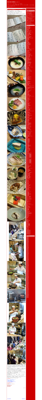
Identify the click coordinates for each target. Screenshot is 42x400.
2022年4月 (28, 262)
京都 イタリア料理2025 (29, 59)
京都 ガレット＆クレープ (29, 199)
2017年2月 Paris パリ (29, 233)
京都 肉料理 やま (28, 91)
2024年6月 (28, 249)
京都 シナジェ (28, 116)
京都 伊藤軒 (28, 67)
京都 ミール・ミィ (28, 61)
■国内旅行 (27, 226)
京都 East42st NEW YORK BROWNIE (30, 87)
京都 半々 (28, 60)
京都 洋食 (28, 167)
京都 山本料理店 (28, 33)
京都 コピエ (28, 73)
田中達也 (27, 40)
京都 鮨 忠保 (28, 125)
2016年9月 (28, 295)
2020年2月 (28, 275)
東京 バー (28, 228)
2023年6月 (28, 255)
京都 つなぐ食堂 (28, 65)
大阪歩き (27, 41)
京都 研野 (28, 126)
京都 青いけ (28, 165)
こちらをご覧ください (9, 382)
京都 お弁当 (28, 142)
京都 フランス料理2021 (29, 160)
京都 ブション (28, 163)
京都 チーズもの (28, 56)
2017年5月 (28, 291)
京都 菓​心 (28, 29)
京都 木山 (28, 147)
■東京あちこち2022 (28, 176)
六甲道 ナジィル (28, 83)
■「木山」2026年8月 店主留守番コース (30, 18)
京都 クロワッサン (28, 203)
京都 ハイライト (28, 169)
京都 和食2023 (28, 138)
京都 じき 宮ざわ (28, 149)
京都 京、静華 (28, 170)
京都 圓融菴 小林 (28, 124)
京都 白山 (28, 103)
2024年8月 (28, 248)
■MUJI (27, 130)
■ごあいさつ (28, 216)
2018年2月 (28, 287)
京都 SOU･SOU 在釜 (29, 213)
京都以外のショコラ (28, 201)
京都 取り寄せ (28, 131)
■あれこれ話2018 (28, 224)
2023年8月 (28, 254)
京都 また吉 (28, 93)
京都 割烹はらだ (28, 98)
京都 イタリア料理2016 (29, 157)
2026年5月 (28, 238)
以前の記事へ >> (24, 398)
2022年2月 (28, 263)
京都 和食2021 (28, 139)
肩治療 (27, 89)
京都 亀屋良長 (28, 120)
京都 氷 (27, 205)
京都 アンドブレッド (29, 69)
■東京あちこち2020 (28, 177)
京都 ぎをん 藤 (28, 28)
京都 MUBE (28, 42)
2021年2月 (28, 269)
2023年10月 (28, 253)
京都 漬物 (28, 38)
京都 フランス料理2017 (29, 162)
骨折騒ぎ (27, 31)
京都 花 (27, 210)
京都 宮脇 (28, 84)
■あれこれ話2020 (28, 223)
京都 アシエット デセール (29, 30)
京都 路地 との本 (28, 127)
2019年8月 (28, 278)
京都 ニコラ (28, 53)
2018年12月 (28, 282)
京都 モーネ (28, 71)
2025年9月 (28, 242)
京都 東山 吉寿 (28, 148)
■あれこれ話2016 (28, 225)
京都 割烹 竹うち (9, 386)
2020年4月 (28, 274)
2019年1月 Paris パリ (29, 231)
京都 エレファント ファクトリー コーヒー (30, 49)
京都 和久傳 (28, 146)
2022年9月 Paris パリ (29, 95)
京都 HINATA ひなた (29, 27)
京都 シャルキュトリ (29, 184)
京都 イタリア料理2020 (29, 155)
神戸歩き (27, 82)
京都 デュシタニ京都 (29, 63)
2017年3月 (28, 292)
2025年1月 (28, 246)
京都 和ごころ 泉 (28, 113)
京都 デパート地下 (28, 207)
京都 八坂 (28, 72)
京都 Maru (28, 101)
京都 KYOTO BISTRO (29, 123)
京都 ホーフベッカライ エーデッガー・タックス (30, 111)
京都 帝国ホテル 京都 (29, 34)
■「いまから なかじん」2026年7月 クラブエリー (31, 19)
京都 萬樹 (28, 51)
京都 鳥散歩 (28, 58)
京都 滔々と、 (28, 74)
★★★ (27, 227)
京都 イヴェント (28, 208)
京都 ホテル (28, 214)
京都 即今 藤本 (28, 68)
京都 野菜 (28, 191)
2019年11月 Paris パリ (29, 230)
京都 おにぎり (28, 186)
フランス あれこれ (28, 234)
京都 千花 (28, 97)
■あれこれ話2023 (28, 174)
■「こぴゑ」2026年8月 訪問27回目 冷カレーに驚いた (31, 14)
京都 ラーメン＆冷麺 (29, 172)
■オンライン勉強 (28, 220)
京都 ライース (28, 75)
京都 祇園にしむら (28, 145)
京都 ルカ (28, 106)
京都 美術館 (28, 209)
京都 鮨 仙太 (28, 94)
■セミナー (27, 219)
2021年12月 (28, 264)
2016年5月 (28, 297)
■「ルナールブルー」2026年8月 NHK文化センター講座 (31, 16)
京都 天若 (28, 104)
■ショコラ (27, 218)
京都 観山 (28, 151)
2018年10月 (28, 283)
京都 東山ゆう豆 (28, 112)
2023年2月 (28, 257)
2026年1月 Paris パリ (29, 43)
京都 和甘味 (28, 193)
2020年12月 (28, 270)
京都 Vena (28, 121)
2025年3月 (28, 245)
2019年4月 (28, 280)
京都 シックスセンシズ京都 (29, 55)
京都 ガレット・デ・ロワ (29, 198)
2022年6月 (28, 261)
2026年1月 (28, 240)
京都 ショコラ (28, 200)
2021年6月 (28, 267)
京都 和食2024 (28, 79)
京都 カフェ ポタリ (29, 85)
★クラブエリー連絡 (28, 133)
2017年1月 (28, 293)
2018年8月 (28, 284)
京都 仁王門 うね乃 (29, 187)
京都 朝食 (28, 180)
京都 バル (28, 181)
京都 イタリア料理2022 (29, 154)
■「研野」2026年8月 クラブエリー (29, 15)
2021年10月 (28, 265)
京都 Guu (28, 70)
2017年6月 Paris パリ (29, 232)
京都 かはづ (28, 35)
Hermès (27, 229)
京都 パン (28, 202)
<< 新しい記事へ (9, 398)
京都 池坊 (28, 117)
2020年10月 (28, 271)
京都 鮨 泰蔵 (28, 114)
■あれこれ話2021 (28, 175)
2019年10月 (28, 277)
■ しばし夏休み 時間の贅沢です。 (29, 13)
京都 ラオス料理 (28, 185)
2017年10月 (28, 289)
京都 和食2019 (28, 140)
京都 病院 (28, 215)
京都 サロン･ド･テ (28, 178)
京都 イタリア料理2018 (29, 156)
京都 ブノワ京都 (28, 109)
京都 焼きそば (28, 189)
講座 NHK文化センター (29, 135)
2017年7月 (28, 290)
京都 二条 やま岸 (28, 150)
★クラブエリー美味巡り (9, 385)
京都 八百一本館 (28, 128)
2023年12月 (28, 252)
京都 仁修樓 (28, 171)
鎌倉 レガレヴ (28, 99)
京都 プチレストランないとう (30, 168)
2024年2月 (28, 251)
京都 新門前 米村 (28, 166)
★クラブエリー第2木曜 (29, 129)
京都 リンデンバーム (29, 102)
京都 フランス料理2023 (29, 159)
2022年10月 (28, 259)
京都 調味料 (28, 192)
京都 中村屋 (28, 107)
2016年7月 (28, 296)
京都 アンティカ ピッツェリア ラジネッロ (30, 86)
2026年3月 (28, 239)
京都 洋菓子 (28, 195)
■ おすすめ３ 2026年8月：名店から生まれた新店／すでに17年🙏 (31, 17)
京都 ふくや (28, 47)
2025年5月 (28, 244)
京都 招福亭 (28, 88)
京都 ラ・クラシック (29, 197)
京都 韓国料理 (28, 173)
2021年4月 (28, 268)
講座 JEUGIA (28, 136)
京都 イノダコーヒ (28, 179)
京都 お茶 (28, 206)
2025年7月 (28, 243)
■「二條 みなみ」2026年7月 (29, 22)
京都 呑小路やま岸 (28, 81)
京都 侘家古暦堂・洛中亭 (29, 115)
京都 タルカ (28, 46)
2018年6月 (28, 285)
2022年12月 (28, 258)
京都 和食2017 (28, 141)
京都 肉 (27, 182)
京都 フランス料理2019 (29, 161)
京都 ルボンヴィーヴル (29, 118)
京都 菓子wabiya (28, 48)
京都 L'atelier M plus (29, 32)
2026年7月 (28, 237)
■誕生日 (27, 217)
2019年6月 (28, 279)
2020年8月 (28, 272)
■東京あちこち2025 (28, 37)
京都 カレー (28, 190)
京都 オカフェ (28, 110)
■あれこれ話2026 (28, 26)
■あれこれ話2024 (28, 77)
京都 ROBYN (28, 39)
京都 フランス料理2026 (29, 36)
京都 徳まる (28, 92)
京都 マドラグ (28, 108)
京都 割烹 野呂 (28, 153)
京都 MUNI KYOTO (29, 44)
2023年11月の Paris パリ (29, 62)
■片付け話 (27, 221)
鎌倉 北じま (28, 100)
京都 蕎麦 (28, 188)
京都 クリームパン (28, 204)
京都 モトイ (28, 164)
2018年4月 (28, 286)
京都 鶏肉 (28, 183)
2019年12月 (28, 276)
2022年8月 (28, 260)
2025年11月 (28, 241)
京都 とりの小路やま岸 (29, 54)
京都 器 (27, 45)
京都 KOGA (28, 57)
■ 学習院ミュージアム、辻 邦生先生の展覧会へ (30, 20)
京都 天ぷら (28, 143)
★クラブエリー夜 (28, 134)
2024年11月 (28, 247)
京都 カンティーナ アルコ (29, 158)
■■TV (27, 137)
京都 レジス (28, 66)
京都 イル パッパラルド (29, 90)
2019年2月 (28, 281)
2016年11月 (28, 294)
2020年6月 (28, 273)
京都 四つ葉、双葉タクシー (29, 212)
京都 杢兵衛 (28, 122)
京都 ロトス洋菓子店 (29, 196)
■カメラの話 (28, 222)
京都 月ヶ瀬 (28, 194)
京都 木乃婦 (28, 144)
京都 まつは (28, 152)
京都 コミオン (28, 52)
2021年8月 (28, 266)
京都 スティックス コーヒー (29, 50)
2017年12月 (28, 288)
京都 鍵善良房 (28, 78)
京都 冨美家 (28, 119)
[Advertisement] (11, 393)
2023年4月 (28, 256)
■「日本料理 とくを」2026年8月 (29, 12)
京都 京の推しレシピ (29, 105)
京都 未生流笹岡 (28, 211)
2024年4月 (28, 250)
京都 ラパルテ (28, 96)
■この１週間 (28, 76)
